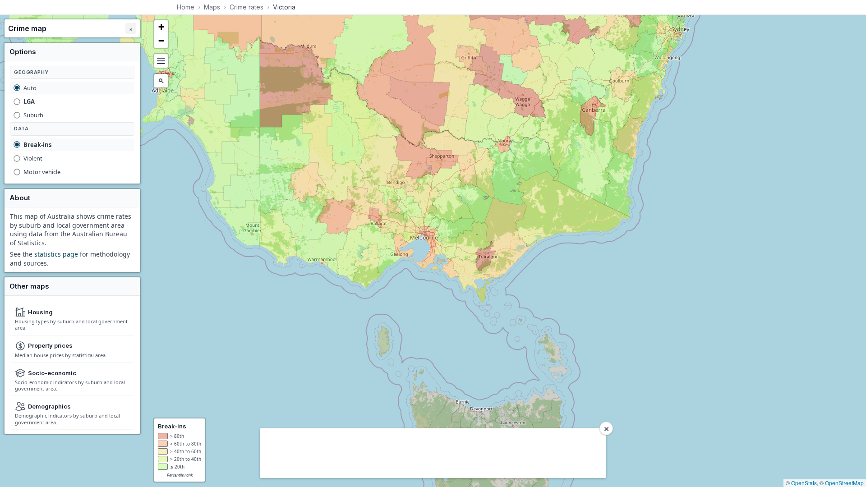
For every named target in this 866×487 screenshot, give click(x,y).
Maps (212, 7)
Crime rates (246, 7)
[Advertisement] (428, 453)
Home (185, 7)
